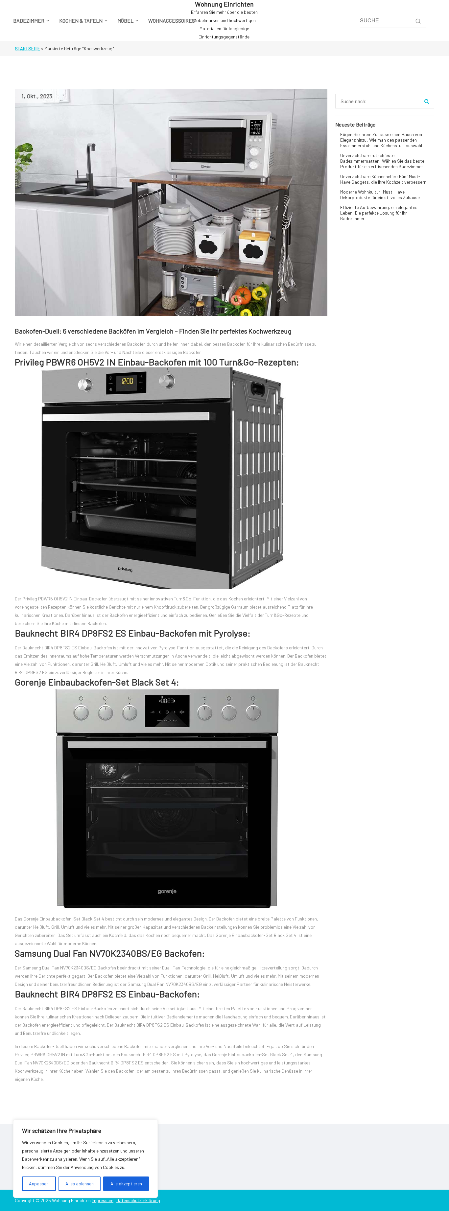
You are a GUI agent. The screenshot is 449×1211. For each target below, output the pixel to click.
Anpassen (39, 1183)
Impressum (102, 1200)
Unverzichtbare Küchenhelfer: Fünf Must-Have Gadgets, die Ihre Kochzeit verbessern (383, 179)
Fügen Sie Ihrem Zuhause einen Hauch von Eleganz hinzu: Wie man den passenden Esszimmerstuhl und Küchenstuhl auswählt (382, 139)
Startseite (27, 48)
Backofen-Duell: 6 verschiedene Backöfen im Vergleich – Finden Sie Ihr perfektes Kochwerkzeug (153, 331)
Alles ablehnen (79, 1183)
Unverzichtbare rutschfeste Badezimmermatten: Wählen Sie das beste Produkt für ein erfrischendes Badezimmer (382, 160)
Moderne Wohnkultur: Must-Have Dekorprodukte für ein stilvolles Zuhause (380, 194)
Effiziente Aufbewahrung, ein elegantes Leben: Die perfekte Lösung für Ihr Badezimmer (378, 212)
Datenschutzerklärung (138, 1200)
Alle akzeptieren (126, 1183)
